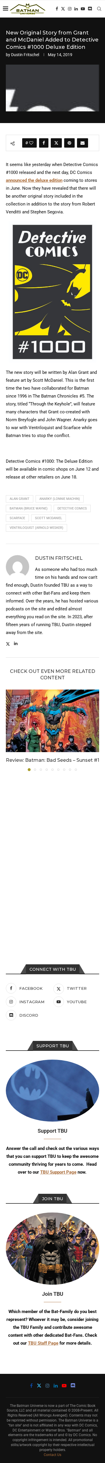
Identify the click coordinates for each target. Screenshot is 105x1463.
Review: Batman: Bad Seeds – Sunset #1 (52, 760)
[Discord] (90, 8)
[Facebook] (57, 8)
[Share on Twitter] (56, 143)
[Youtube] (83, 8)
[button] (11, 730)
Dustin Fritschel (25, 54)
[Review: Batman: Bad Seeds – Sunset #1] (52, 721)
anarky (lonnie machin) (59, 499)
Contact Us (52, 1455)
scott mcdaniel (48, 518)
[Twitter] (63, 8)
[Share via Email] (82, 143)
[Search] (99, 8)
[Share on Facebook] (43, 143)
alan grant (19, 499)
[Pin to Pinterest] (69, 143)
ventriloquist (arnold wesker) (36, 528)
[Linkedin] (76, 8)
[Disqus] (52, 855)
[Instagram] (69, 8)
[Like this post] (31, 143)
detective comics (72, 508)
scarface (17, 518)
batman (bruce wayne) (29, 508)
